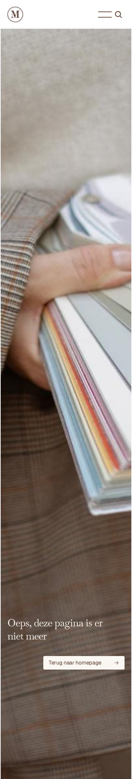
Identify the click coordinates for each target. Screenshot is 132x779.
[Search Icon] (118, 14)
